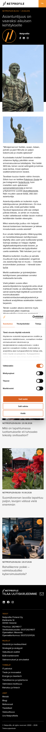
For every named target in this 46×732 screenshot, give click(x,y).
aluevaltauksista (30, 190)
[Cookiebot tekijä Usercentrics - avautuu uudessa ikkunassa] (32, 317)
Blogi (4, 700)
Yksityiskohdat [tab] (23, 324)
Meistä (5, 696)
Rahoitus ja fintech (11, 687)
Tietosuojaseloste (9, 728)
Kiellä (23, 413)
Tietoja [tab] (38, 324)
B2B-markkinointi (10, 655)
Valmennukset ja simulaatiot (15, 659)
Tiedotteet (7, 707)
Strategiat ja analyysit (12, 648)
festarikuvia (23, 182)
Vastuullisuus (8, 711)
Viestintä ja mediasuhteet (14, 644)
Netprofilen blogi (10, 11)
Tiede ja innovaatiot (11, 672)
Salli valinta (23, 406)
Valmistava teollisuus (12, 683)
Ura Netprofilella (10, 715)
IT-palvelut (7, 668)
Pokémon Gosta (31, 179)
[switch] (39, 373)
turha (5, 267)
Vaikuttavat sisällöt (11, 651)
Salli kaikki (23, 399)
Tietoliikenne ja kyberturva (15, 679)
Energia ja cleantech (12, 676)
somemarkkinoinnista (13, 187)
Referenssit (7, 704)
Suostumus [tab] (8, 324)
